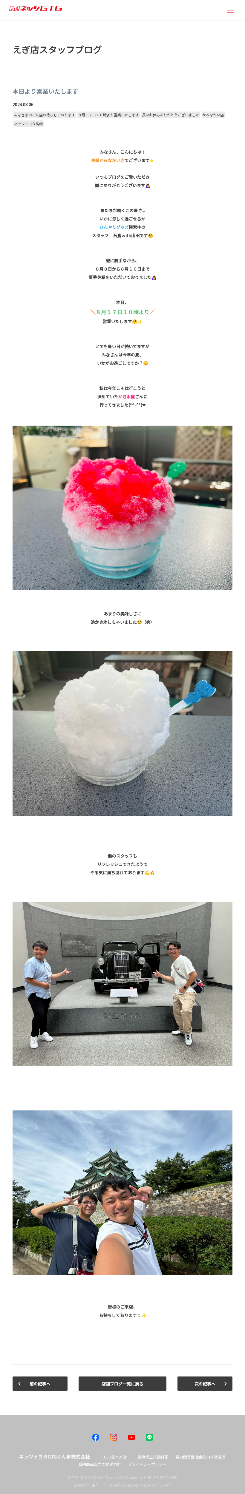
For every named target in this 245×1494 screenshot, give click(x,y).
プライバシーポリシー (147, 1464)
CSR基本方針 (115, 1457)
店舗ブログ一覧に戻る (122, 1384)
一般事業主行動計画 (151, 1457)
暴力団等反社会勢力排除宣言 (200, 1457)
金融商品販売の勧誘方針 (99, 1464)
